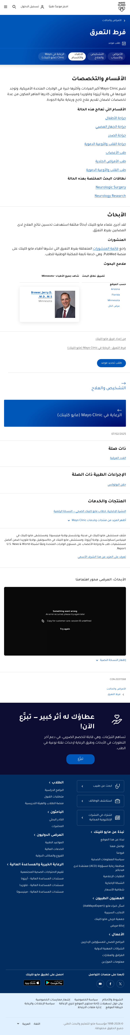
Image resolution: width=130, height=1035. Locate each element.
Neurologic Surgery (111, 188)
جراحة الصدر (117, 136)
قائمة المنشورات (105, 249)
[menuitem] (116, 56)
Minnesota (114, 300)
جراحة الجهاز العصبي (110, 127)
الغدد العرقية (118, 458)
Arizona (115, 289)
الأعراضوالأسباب (117, 56)
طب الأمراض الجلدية (110, 162)
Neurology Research (110, 196)
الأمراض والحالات (112, 20)
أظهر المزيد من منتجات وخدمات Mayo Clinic (99, 520)
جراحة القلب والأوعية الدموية (105, 144)
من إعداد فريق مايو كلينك (110, 339)
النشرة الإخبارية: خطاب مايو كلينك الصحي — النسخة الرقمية (90, 511)
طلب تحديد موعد (111, 363)
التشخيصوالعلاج (97, 56)
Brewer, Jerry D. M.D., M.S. (41, 295)
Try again (65, 629)
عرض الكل (114, 306)
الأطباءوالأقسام (77, 56)
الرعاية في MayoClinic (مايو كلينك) (53, 56)
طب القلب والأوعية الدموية (106, 170)
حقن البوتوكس (117, 485)
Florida (116, 295)
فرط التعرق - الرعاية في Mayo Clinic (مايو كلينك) (96, 348)
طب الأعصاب (116, 153)
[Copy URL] (43, 621)
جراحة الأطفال (115, 118)
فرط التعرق (108, 33)
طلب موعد (114, 43)
